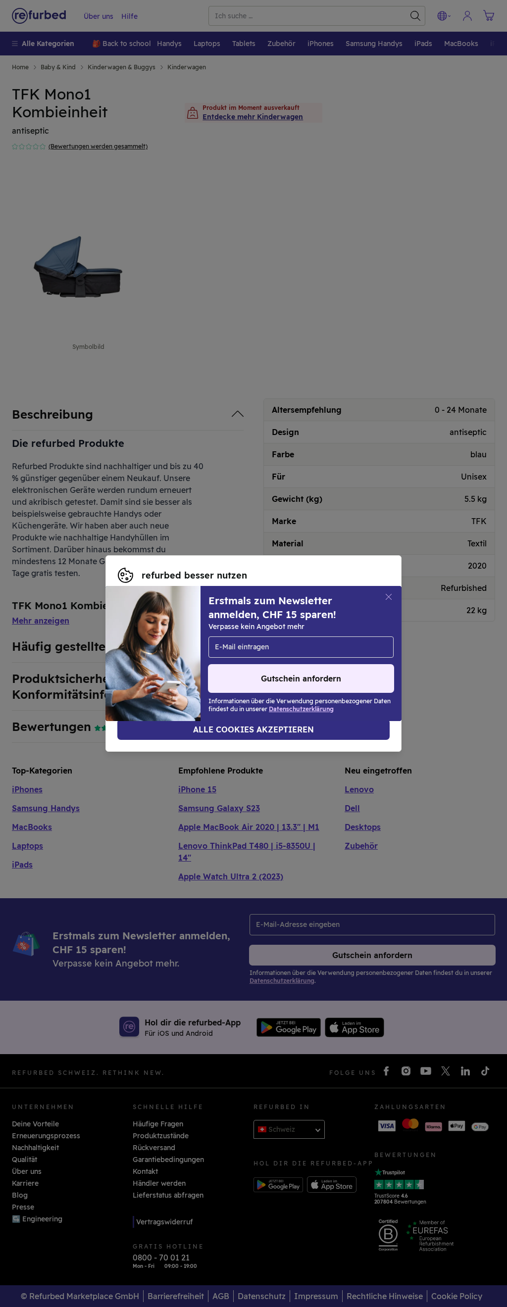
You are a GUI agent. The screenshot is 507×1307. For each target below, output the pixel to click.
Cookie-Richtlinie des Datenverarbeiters (295, 658)
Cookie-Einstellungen (155, 648)
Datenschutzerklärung (156, 658)
